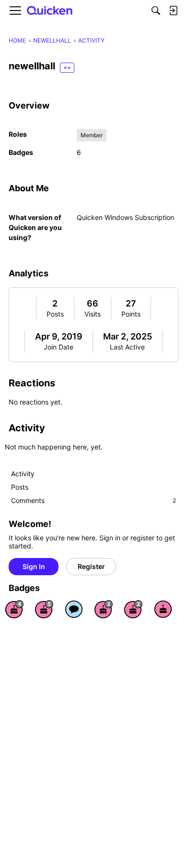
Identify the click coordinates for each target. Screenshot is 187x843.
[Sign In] (173, 10)
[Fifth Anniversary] (44, 609)
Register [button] (91, 566)
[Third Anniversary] (103, 609)
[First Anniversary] (163, 609)
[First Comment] (74, 609)
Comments (93, 500)
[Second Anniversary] (133, 609)
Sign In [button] (34, 566)
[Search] (155, 10)
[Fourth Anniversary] (14, 609)
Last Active (127, 347)
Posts (55, 314)
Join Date (58, 347)
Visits (92, 314)
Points (130, 314)
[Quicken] (50, 11)
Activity (23, 474)
